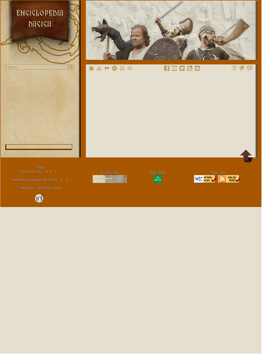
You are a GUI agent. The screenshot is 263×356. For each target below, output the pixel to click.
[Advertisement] (39, 107)
